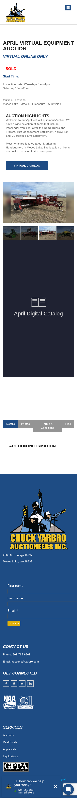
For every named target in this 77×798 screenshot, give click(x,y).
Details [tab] (10, 423)
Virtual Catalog (27, 165)
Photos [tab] (25, 423)
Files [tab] (68, 423)
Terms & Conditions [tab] (47, 425)
